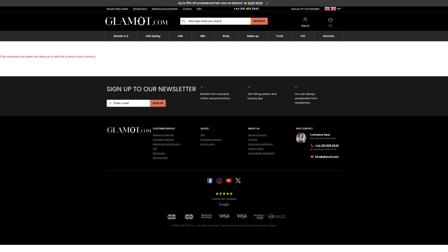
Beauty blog (140, 8)
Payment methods (163, 139)
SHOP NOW (255, 3)
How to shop (208, 144)
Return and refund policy (167, 144)
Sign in (158, 103)
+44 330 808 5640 (246, 8)
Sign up (295, 8)
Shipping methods (163, 135)
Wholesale (159, 153)
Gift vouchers (160, 157)
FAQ (203, 135)
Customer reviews (224, 199)
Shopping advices (211, 139)
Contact (187, 8)
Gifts (199, 8)
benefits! (315, 8)
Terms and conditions (260, 144)
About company (257, 135)
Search (259, 21)
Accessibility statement (261, 153)
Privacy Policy (256, 148)
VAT (155, 148)
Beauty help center (117, 8)
